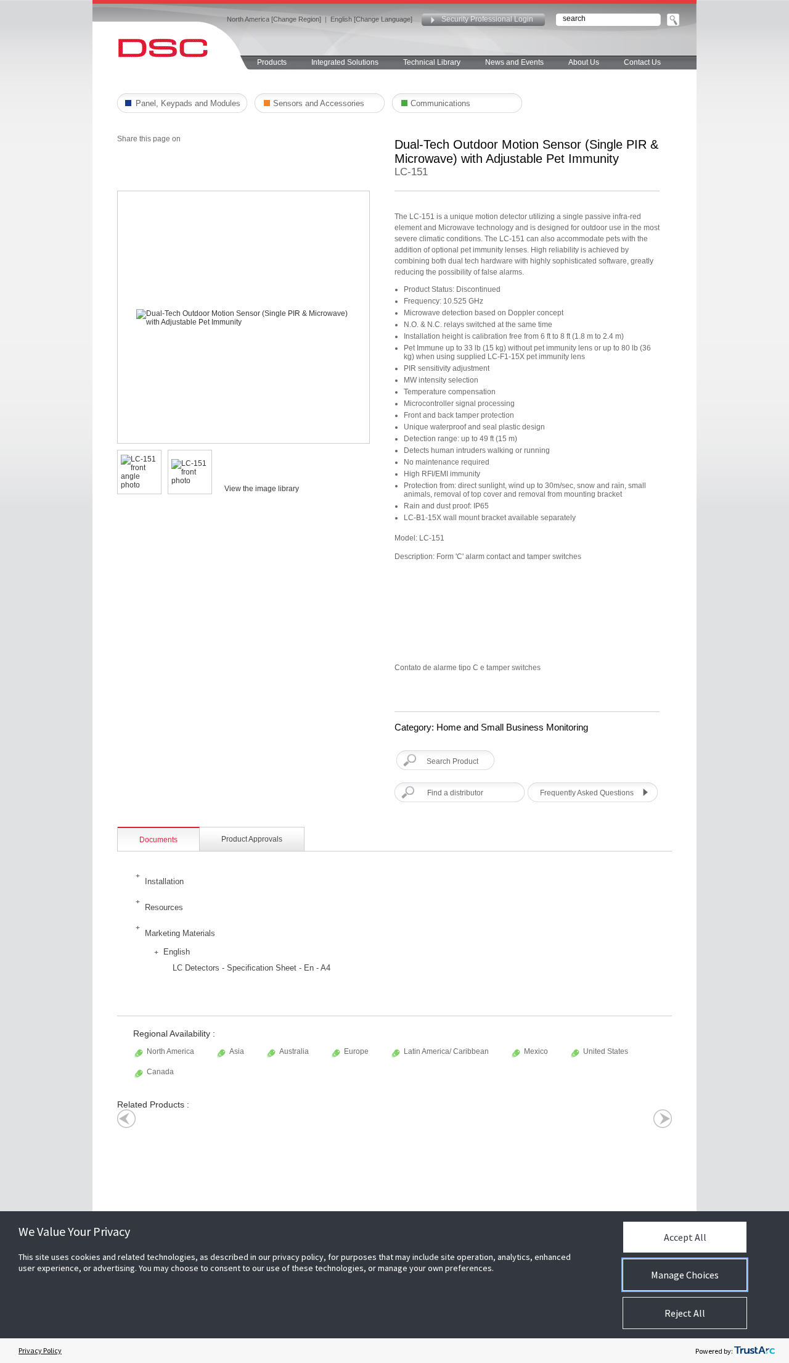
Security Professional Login (487, 19)
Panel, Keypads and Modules (188, 103)
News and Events (514, 62)
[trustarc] (754, 1350)
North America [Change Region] (274, 19)
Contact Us (642, 62)
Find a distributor (455, 793)
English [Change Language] (371, 19)
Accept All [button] (685, 1237)
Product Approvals (251, 839)
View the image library (261, 488)
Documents (158, 839)
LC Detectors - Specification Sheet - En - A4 (251, 967)
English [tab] (176, 951)
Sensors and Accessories (318, 103)
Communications (440, 103)
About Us (583, 62)
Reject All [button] (684, 1313)
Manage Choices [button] (685, 1275)
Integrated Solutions (344, 62)
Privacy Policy (40, 1350)
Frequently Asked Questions (587, 793)
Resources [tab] (164, 907)
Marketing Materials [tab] (180, 933)
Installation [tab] (164, 881)
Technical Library (431, 62)
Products (272, 62)
